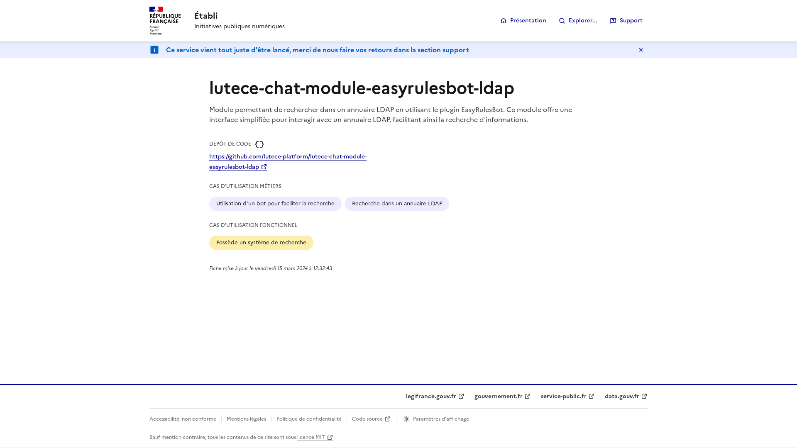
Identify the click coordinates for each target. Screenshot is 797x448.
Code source (367, 419)
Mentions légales (246, 419)
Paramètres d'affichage (441, 419)
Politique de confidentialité (309, 419)
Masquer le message (641, 49)
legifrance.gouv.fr (431, 396)
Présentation (528, 20)
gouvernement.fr (498, 396)
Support (631, 20)
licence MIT (311, 437)
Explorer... (583, 20)
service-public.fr (564, 396)
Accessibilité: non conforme (182, 419)
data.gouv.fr (622, 396)
